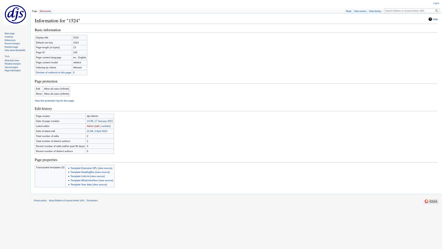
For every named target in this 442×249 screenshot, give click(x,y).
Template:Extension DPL (83, 168)
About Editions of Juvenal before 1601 (67, 200)
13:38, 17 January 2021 (100, 121)
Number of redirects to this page (53, 72)
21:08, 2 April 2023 (97, 131)
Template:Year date (81, 184)
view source (105, 168)
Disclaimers (92, 200)
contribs (105, 126)
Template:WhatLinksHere (84, 180)
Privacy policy (40, 200)
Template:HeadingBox (82, 172)
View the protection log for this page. (55, 100)
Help (435, 19)
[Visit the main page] (15, 14)
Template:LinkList (79, 176)
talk (97, 126)
